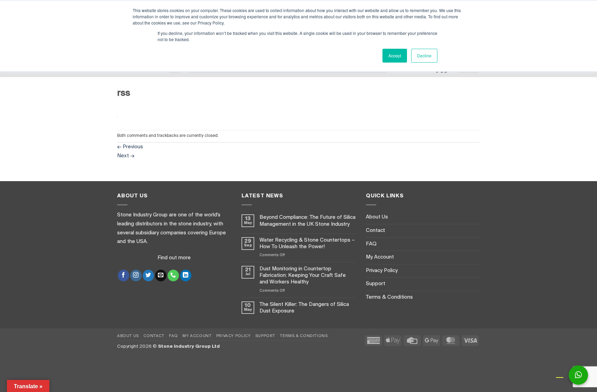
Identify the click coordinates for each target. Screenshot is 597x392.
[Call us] (173, 275)
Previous (130, 147)
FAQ (371, 244)
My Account (380, 257)
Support (375, 284)
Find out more (174, 258)
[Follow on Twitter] (148, 275)
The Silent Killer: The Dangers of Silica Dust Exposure (304, 308)
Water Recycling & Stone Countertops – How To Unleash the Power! (307, 243)
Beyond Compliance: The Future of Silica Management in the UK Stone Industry (307, 221)
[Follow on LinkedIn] (185, 275)
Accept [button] (394, 55)
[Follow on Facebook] (123, 275)
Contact (375, 230)
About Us (377, 217)
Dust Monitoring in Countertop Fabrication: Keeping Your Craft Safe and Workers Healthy (302, 275)
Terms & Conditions (389, 297)
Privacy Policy (382, 270)
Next (125, 156)
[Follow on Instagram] (136, 275)
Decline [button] (424, 55)
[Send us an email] (161, 275)
